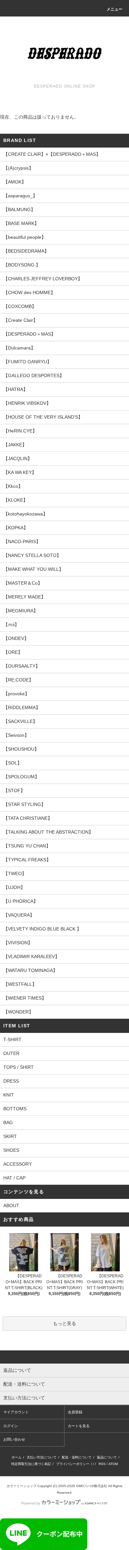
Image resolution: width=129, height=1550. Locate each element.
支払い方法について (42, 1457)
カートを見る (79, 1426)
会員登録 (75, 1412)
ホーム (17, 1457)
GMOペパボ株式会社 (91, 1486)
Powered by (30, 1503)
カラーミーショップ (21, 1486)
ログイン (10, 1426)
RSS (102, 1464)
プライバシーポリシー (72, 1464)
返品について (107, 1457)
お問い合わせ (14, 1439)
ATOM (113, 1464)
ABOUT (11, 1205)
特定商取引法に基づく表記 (31, 1464)
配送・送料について (77, 1457)
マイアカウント (16, 1412)
